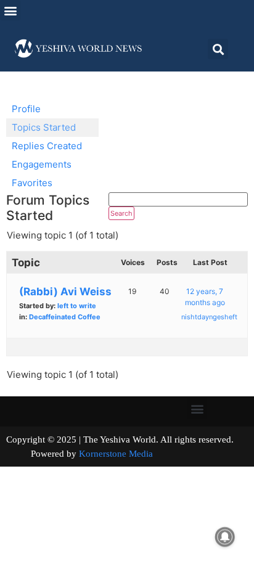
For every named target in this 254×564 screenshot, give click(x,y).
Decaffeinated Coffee (64, 317)
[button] (10, 10)
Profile (26, 109)
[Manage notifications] (225, 537)
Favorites (32, 183)
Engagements (42, 164)
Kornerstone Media (116, 454)
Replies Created (47, 146)
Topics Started (44, 127)
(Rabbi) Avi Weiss (65, 291)
